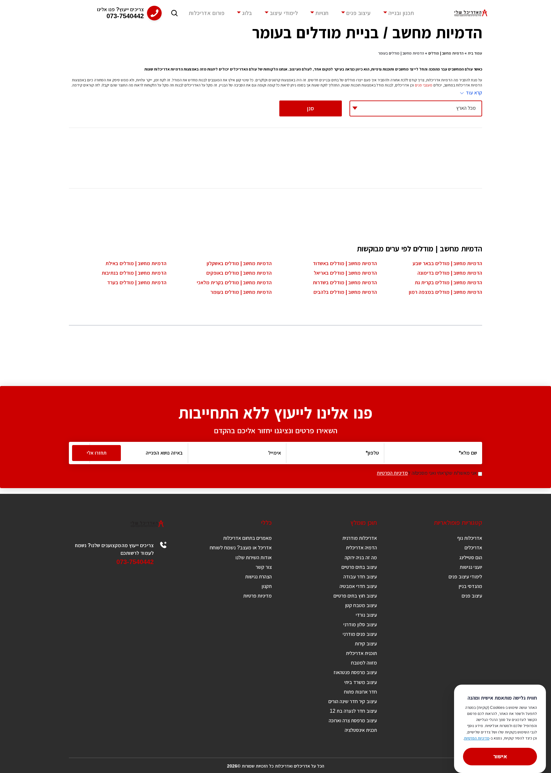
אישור (500, 756)
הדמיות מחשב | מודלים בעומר (241, 292)
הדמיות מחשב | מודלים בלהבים (345, 292)
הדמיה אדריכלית (361, 547)
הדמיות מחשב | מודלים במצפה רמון (445, 292)
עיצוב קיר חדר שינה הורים (352, 701)
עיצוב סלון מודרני (360, 624)
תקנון (266, 586)
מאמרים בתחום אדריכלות (247, 538)
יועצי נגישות (471, 567)
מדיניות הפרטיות (392, 473)
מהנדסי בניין (470, 586)
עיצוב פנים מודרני (360, 634)
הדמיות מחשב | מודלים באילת (136, 263)
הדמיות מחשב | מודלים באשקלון (239, 263)
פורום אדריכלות (206, 13)
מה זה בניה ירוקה (361, 557)
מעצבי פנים (423, 85)
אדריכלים (473, 547)
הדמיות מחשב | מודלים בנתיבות (134, 273)
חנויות (321, 13)
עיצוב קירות (366, 643)
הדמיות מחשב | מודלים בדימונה (449, 273)
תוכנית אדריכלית (361, 653)
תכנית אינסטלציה (361, 730)
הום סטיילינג (470, 557)
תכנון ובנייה (401, 13)
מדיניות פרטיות (257, 595)
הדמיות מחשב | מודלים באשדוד (345, 263)
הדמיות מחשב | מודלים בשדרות (345, 282)
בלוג (247, 13)
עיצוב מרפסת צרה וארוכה (353, 720)
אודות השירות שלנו (253, 557)
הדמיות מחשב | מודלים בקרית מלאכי (234, 282)
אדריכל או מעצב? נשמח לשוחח (241, 547)
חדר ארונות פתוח (360, 692)
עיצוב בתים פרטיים (359, 567)
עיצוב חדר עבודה (360, 576)
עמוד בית (475, 53)
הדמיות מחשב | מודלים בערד (136, 282)
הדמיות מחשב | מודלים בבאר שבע (447, 263)
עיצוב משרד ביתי (360, 682)
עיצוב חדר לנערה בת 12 (353, 711)
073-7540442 (135, 561)
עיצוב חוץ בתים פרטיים (355, 595)
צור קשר (264, 567)
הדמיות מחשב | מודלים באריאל (345, 273)
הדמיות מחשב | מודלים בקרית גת (448, 282)
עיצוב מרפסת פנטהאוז (355, 672)
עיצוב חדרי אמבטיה (358, 586)
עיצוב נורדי (366, 615)
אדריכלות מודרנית (359, 538)
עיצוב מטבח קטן (361, 605)
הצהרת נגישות (258, 576)
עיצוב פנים (358, 13)
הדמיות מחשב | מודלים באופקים (239, 273)
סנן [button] (310, 108)
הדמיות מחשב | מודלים (446, 53)
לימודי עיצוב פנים (465, 576)
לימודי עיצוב (284, 13)
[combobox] (415, 108)
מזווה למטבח (364, 662)
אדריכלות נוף (469, 538)
